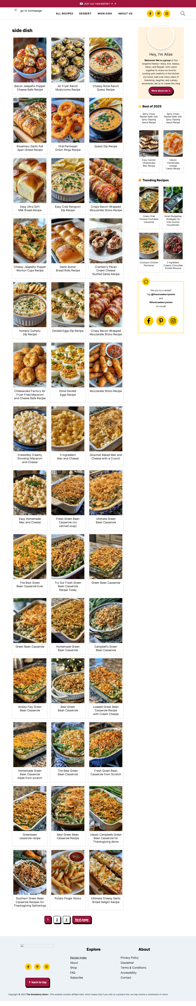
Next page (82, 919)
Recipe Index (78, 957)
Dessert (85, 13)
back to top (37, 982)
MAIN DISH (105, 13)
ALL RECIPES (64, 13)
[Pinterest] (158, 13)
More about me (160, 90)
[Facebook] (150, 13)
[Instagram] (166, 13)
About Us (125, 13)
